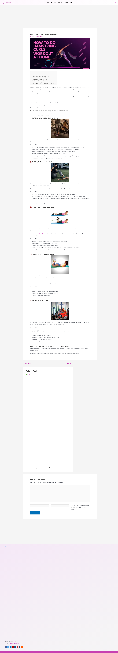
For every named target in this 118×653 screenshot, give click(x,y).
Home (47, 2)
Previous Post (27, 363)
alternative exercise (37, 188)
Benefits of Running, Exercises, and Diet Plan (38, 468)
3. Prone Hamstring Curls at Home (40, 79)
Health (66, 2)
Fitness (32, 36)
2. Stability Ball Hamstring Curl (40, 77)
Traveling (60, 2)
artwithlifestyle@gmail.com (15, 643)
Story (71, 2)
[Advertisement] (48, 18)
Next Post (70, 363)
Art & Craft (53, 2)
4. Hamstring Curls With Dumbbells (40, 80)
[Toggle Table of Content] (54, 73)
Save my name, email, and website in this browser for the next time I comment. (80, 507)
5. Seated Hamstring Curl (38, 82)
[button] (115, 2)
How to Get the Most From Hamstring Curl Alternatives (44, 83)
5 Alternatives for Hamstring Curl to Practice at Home (43, 74)
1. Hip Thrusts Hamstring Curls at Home (40, 76)
